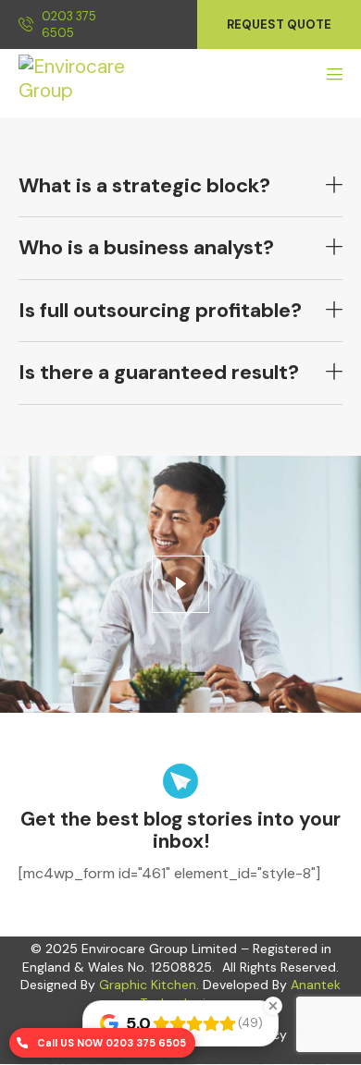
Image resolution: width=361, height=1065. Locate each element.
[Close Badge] (273, 1006)
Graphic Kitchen (147, 984)
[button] (180, 186)
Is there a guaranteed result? (159, 373)
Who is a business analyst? (146, 248)
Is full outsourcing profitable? (160, 311)
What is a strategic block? (144, 186)
